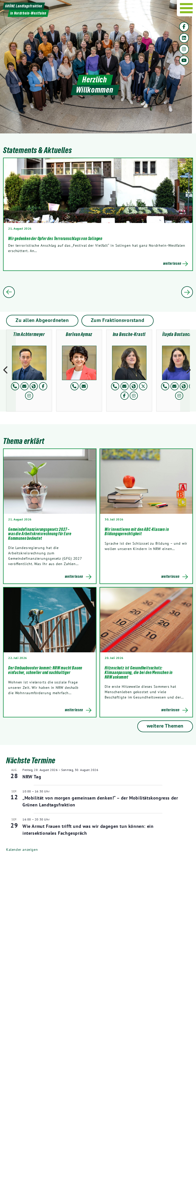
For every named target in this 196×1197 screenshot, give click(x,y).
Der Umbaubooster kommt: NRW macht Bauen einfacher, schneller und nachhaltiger (45, 670)
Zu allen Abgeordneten (42, 320)
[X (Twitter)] (143, 386)
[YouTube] (184, 60)
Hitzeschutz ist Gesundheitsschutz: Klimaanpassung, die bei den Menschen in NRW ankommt (139, 672)
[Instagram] (184, 49)
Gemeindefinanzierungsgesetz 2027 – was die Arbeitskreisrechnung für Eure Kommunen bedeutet (39, 534)
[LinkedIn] (184, 38)
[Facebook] (184, 27)
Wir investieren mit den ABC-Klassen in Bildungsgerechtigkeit (137, 532)
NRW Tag (31, 777)
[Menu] (186, 8)
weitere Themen (165, 725)
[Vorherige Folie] (9, 292)
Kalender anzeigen (22, 849)
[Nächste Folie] (187, 292)
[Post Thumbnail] (50, 481)
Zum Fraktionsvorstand (117, 320)
